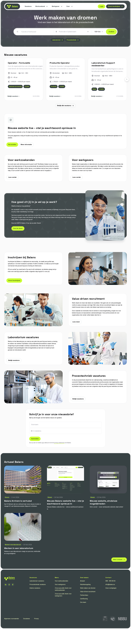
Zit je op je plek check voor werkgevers (63, 595)
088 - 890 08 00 (110, 581)
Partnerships (84, 595)
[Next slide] (127, 79)
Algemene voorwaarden (11, 618)
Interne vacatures (34, 588)
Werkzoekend (40, 6)
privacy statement (59, 442)
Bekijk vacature (13, 96)
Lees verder (12, 177)
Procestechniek (71, 40)
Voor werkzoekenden (61, 581)
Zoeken (111, 32)
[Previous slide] (4, 79)
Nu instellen (12, 144)
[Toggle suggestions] (88, 32)
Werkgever (55, 6)
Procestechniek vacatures (37, 584)
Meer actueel (117, 559)
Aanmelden (35, 439)
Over (68, 6)
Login (101, 6)
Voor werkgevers (60, 584)
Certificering (84, 599)
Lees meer (76, 322)
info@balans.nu (110, 584)
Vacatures (28, 6)
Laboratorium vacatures (36, 581)
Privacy (36, 618)
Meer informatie (26, 144)
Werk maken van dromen (87, 588)
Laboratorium (56, 40)
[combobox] (72, 32)
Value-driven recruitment (87, 591)
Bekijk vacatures (14, 360)
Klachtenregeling (85, 584)
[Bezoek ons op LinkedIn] (5, 584)
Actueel (82, 581)
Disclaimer (26, 618)
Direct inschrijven (114, 6)
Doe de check (18, 228)
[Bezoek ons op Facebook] (12, 584)
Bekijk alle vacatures (64, 105)
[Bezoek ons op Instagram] (9, 584)
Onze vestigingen (110, 588)
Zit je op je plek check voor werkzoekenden (63, 589)
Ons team (83, 602)
